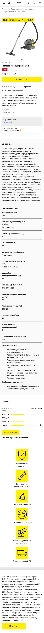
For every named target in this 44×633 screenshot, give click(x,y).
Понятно (13, 626)
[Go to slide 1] (21, 59)
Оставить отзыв (10, 432)
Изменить (8, 123)
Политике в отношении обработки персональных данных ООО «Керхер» (20, 589)
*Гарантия (6, 112)
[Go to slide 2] (22, 59)
